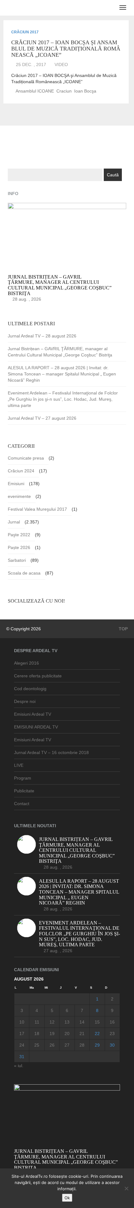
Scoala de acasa (24, 573)
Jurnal (14, 521)
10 (21, 1021)
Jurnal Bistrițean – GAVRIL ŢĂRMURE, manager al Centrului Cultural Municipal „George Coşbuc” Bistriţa (60, 351)
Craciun (64, 90)
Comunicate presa (26, 458)
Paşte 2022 (19, 534)
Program (22, 778)
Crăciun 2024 (21, 470)
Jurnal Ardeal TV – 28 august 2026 (42, 335)
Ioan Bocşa (85, 90)
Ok (67, 1197)
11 (37, 1021)
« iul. (18, 1065)
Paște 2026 (19, 547)
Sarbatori (17, 560)
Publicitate (24, 790)
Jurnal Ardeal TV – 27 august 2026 (42, 418)
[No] (126, 1188)
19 (52, 1033)
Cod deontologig (30, 688)
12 (52, 1021)
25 (36, 1045)
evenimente (19, 496)
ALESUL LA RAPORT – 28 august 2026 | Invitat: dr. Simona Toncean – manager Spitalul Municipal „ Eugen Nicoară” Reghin (62, 374)
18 (36, 1033)
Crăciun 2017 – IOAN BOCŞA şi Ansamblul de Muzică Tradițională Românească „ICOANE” (65, 48)
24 (21, 1045)
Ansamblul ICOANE (35, 90)
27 (67, 1045)
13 (67, 1021)
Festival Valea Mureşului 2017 (37, 509)
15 (97, 1021)
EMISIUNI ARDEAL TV (36, 726)
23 (112, 1033)
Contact (21, 803)
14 (81, 1021)
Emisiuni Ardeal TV (32, 714)
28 (81, 1045)
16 (112, 1021)
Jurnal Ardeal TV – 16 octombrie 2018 (51, 752)
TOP (122, 628)
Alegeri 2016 (26, 663)
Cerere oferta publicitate (38, 675)
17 (21, 1033)
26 (52, 1045)
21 (81, 1033)
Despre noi (25, 701)
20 (67, 1033)
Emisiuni (16, 483)
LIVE (18, 765)
